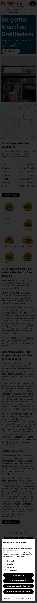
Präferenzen (6, 598)
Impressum (31, 598)
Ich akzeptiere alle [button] (19, 575)
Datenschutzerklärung (19, 598)
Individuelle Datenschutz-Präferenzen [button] (18, 591)
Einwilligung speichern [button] (18, 580)
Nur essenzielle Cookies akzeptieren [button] (18, 586)
